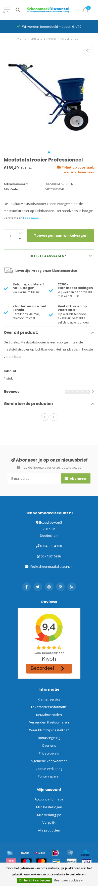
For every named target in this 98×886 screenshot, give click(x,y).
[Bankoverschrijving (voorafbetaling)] (25, 853)
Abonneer (78, 478)
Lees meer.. (32, 218)
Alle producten (49, 830)
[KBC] (85, 853)
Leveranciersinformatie (49, 707)
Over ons (49, 745)
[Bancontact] (56, 862)
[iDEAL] (55, 853)
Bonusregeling (49, 737)
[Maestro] (26, 862)
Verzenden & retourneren (49, 722)
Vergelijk (49, 822)
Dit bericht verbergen (34, 880)
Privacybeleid (49, 753)
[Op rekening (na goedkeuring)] (70, 853)
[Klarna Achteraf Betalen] (11, 862)
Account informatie (49, 799)
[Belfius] (40, 853)
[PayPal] (71, 862)
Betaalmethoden (49, 714)
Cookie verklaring (49, 768)
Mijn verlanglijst (49, 815)
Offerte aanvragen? (47, 256)
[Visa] (86, 862)
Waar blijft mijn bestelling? (49, 730)
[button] (49, 152)
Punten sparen (49, 776)
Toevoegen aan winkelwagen (60, 235)
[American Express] (10, 853)
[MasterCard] (41, 862)
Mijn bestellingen (49, 807)
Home (22, 38)
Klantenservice (49, 699)
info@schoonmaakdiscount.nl (50, 566)
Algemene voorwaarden (49, 761)
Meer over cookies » (68, 880)
